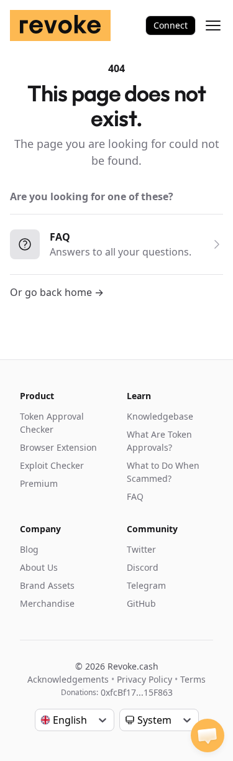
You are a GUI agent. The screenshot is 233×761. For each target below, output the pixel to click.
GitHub (141, 603)
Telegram (146, 585)
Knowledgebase (160, 416)
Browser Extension (58, 447)
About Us (39, 567)
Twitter (141, 549)
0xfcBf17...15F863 (137, 692)
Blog (29, 549)
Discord (142, 567)
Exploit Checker (52, 465)
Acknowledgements (68, 679)
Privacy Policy (144, 679)
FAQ (135, 496)
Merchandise (47, 603)
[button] (207, 735)
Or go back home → (57, 292)
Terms (193, 679)
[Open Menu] (213, 25)
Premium (39, 483)
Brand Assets (47, 585)
